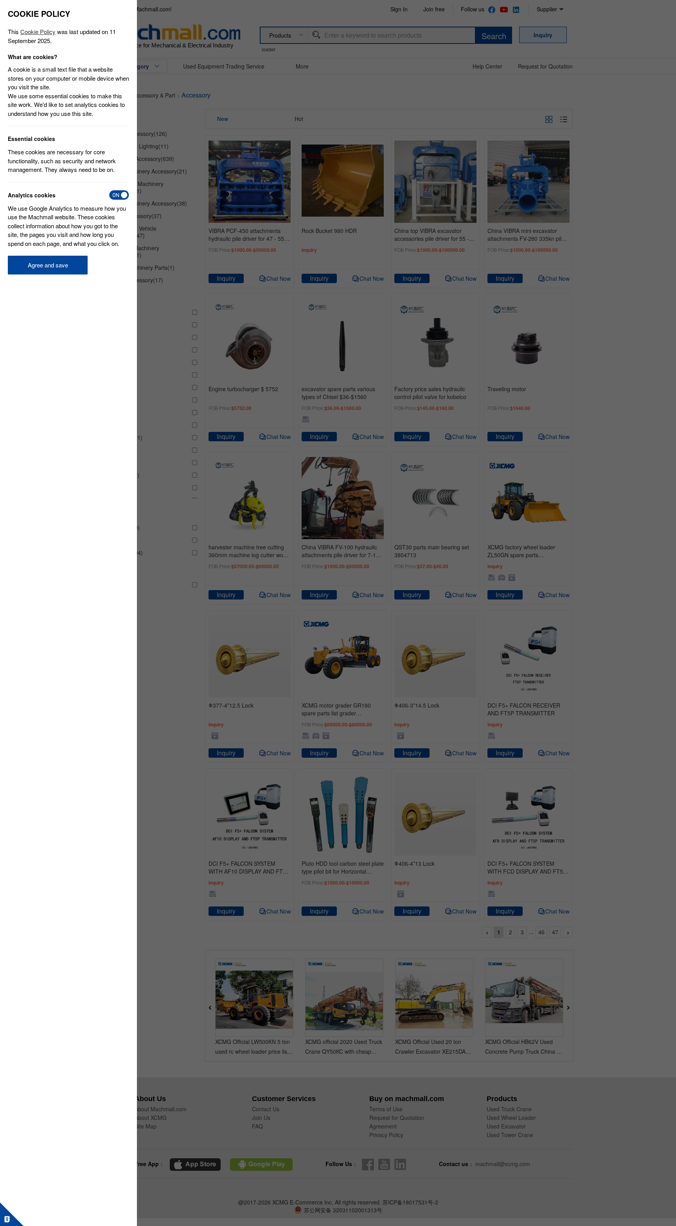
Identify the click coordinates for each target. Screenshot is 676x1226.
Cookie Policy (38, 31)
